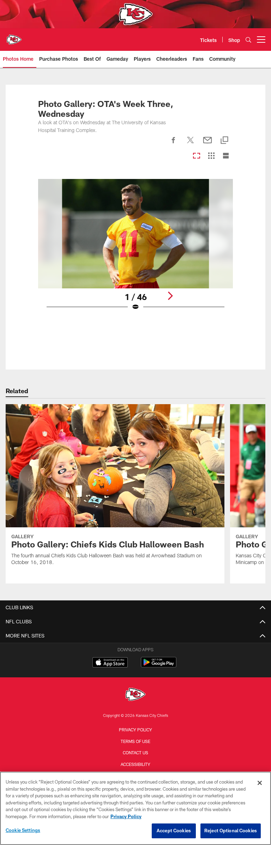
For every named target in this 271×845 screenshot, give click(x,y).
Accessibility (135, 764)
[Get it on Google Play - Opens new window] (158, 666)
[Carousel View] (196, 156)
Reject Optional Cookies (230, 830)
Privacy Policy (135, 729)
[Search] (248, 39)
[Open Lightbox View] (135, 249)
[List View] (226, 156)
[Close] (259, 783)
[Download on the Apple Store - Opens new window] (110, 663)
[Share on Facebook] (173, 144)
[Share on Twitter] (190, 144)
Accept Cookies (174, 830)
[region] (135, 808)
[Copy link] (224, 140)
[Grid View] (211, 156)
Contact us (135, 752)
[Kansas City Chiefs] (135, 695)
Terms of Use (135, 741)
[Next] (170, 296)
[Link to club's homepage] (14, 36)
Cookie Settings (23, 830)
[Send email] (207, 144)
